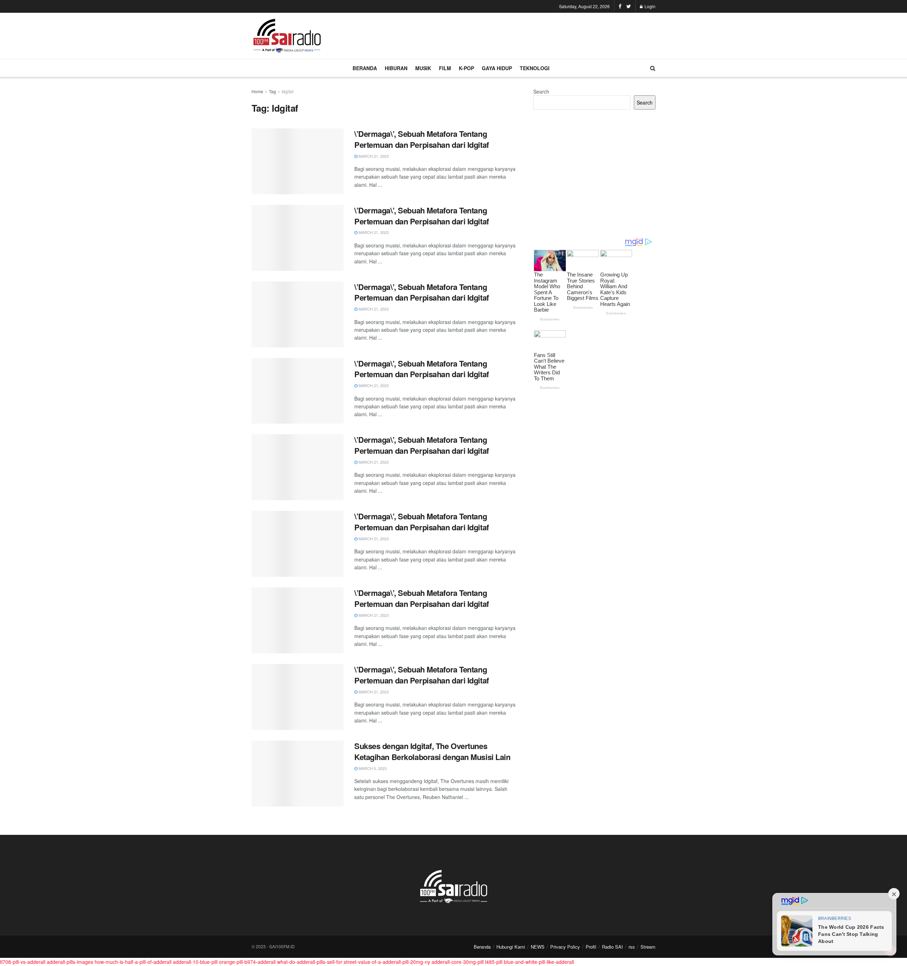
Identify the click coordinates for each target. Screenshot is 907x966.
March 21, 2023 (373, 156)
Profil (591, 946)
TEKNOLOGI (535, 68)
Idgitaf (287, 91)
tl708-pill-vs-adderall (22, 961)
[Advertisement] (526, 35)
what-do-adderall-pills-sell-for (309, 961)
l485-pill (493, 961)
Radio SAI (612, 946)
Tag (272, 91)
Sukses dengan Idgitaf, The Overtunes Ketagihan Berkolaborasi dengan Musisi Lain (432, 751)
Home (257, 91)
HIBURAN (396, 68)
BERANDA (365, 68)
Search (541, 91)
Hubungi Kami (510, 946)
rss (632, 946)
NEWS (538, 946)
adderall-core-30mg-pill (458, 961)
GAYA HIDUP (497, 68)
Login (649, 6)
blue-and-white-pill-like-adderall (539, 961)
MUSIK (423, 68)
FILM (445, 68)
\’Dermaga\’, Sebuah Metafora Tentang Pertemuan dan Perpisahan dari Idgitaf (421, 139)
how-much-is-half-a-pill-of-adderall (133, 961)
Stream (648, 946)
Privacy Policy (565, 946)
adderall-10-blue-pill (195, 961)
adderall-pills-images (70, 961)
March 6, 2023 (372, 768)
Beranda (482, 946)
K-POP (466, 68)
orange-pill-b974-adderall (247, 961)
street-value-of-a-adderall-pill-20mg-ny (387, 961)
